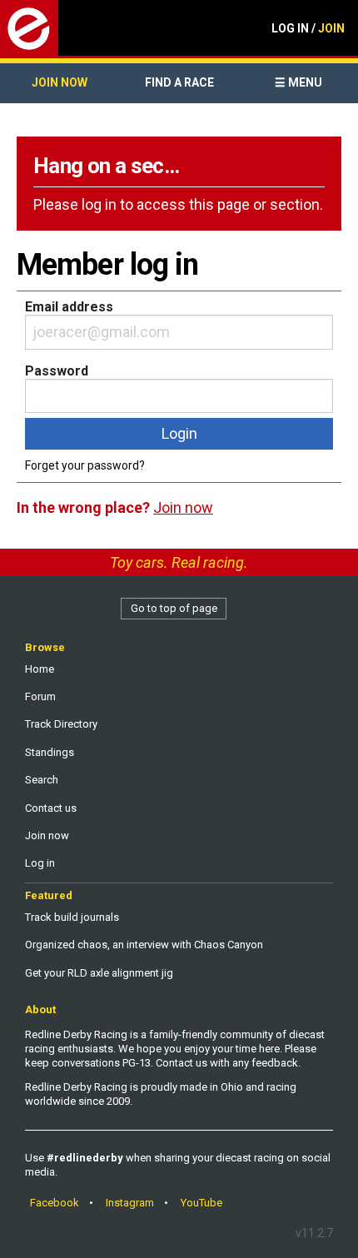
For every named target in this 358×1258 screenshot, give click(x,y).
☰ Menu (298, 82)
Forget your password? (85, 465)
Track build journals (72, 917)
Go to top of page (174, 608)
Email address (69, 307)
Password (56, 371)
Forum (40, 696)
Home (39, 669)
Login (179, 433)
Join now (59, 82)
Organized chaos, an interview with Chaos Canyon (144, 944)
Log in (40, 863)
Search (41, 779)
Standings (49, 752)
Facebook (54, 1202)
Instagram (130, 1202)
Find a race (179, 82)
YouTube (201, 1202)
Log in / (308, 28)
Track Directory (61, 724)
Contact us (51, 808)
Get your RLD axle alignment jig (99, 973)
